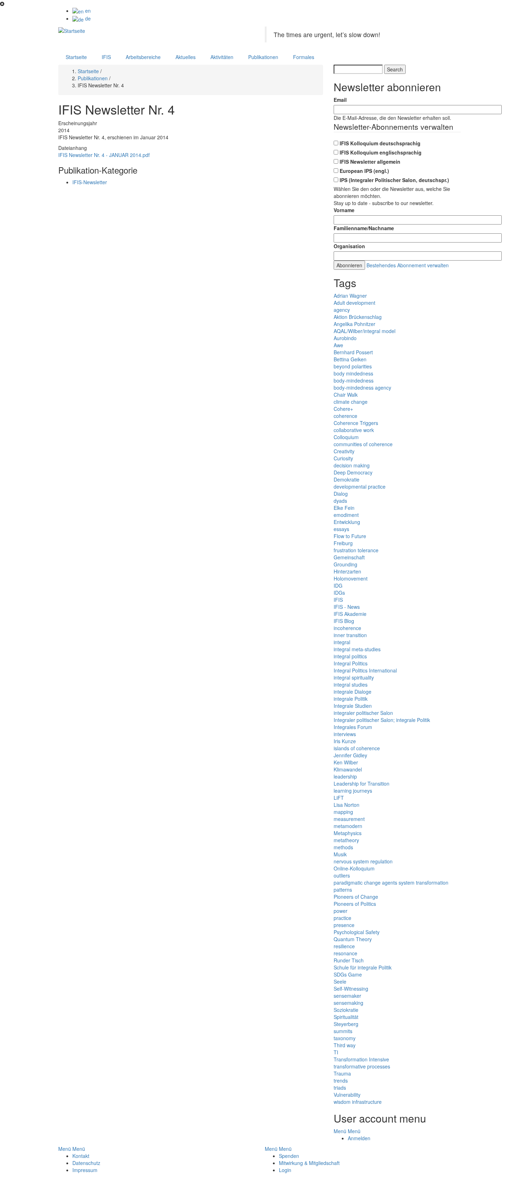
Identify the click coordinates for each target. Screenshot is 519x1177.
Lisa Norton (346, 804)
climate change (351, 401)
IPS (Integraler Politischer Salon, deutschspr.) (394, 179)
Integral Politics (351, 663)
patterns (343, 889)
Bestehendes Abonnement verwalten (407, 265)
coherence (345, 415)
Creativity (344, 451)
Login (285, 1169)
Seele (340, 981)
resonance (345, 953)
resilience (344, 946)
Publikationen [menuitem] (263, 56)
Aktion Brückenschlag (358, 316)
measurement (349, 818)
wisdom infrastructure (358, 1101)
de (87, 18)
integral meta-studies (357, 649)
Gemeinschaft (349, 557)
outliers (342, 875)
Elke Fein (344, 507)
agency (342, 309)
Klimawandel (348, 769)
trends (341, 1080)
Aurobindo (345, 338)
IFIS (338, 599)
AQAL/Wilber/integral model (364, 330)
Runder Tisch (349, 960)
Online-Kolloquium (354, 868)
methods (343, 847)
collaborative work (354, 429)
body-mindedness (354, 380)
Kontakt (80, 1155)
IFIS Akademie (350, 613)
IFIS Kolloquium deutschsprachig (380, 143)
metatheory (346, 840)
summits (343, 1031)
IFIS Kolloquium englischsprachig (381, 152)
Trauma (342, 1073)
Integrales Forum (353, 726)
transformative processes (362, 1066)
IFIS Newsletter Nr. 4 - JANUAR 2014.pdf (104, 154)
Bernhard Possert (353, 352)
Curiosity (343, 458)
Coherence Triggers (356, 422)
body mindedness (353, 373)
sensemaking (348, 1002)
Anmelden (359, 1138)
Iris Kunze (345, 741)
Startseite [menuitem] (76, 56)
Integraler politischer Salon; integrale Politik (382, 719)
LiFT (339, 797)
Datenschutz (86, 1162)
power (340, 910)
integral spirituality (354, 677)
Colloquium (346, 437)
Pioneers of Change (356, 896)
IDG (338, 585)
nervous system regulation (363, 861)
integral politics (350, 656)
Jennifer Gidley (350, 755)
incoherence (347, 627)
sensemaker (347, 995)
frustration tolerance (356, 550)
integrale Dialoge (352, 691)
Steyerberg (346, 1023)
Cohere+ (343, 408)
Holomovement (351, 578)
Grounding (345, 564)
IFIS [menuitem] (106, 56)
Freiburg (343, 543)
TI (336, 1052)
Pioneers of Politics (355, 903)
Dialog (341, 493)
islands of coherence (357, 748)
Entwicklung (347, 521)
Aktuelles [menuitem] (185, 56)
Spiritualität (346, 1016)
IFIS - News (347, 606)
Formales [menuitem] (303, 56)
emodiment (346, 514)
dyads (340, 500)
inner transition (350, 635)
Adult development (354, 302)
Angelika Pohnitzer (354, 323)
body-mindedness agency (362, 387)
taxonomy (345, 1038)
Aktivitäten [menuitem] (221, 56)
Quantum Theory (353, 939)
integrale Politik (351, 698)
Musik (340, 854)
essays (341, 528)
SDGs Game (348, 974)
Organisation (349, 246)
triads (340, 1087)
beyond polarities (353, 366)
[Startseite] (71, 30)
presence (344, 924)
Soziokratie (346, 1009)
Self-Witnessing (351, 988)
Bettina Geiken (350, 359)
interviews (345, 734)
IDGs (339, 592)
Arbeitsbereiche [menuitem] (143, 56)
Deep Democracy (353, 472)
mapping (343, 811)
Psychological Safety (357, 932)
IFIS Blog (344, 620)
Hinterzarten (347, 571)
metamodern (348, 825)
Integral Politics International (365, 670)
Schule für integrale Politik (363, 967)
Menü (340, 1131)
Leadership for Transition (361, 783)
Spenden (289, 1155)
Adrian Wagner (350, 295)
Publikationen (93, 78)
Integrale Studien (353, 705)
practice (342, 917)
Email (340, 99)
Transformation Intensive (361, 1059)
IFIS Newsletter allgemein (370, 161)
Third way (345, 1045)
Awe (338, 345)
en (87, 10)
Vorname (344, 210)
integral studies (351, 684)
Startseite (88, 71)
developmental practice (360, 486)
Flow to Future (350, 536)
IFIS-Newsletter (89, 182)
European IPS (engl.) (364, 170)
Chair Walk (346, 394)
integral (342, 642)
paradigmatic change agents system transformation (391, 882)
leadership (345, 776)
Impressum (84, 1169)
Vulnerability (347, 1094)
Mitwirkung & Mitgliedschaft (309, 1162)
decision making (352, 465)
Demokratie (346, 479)
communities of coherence (363, 444)
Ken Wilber (346, 762)
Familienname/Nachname (364, 228)
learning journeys (353, 790)
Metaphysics (348, 833)
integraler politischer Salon (363, 712)
